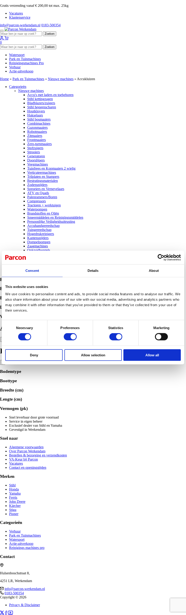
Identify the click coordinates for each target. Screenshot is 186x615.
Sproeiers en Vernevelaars (45, 189)
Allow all (152, 355)
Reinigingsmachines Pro (26, 63)
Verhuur (15, 67)
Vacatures (16, 13)
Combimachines (38, 123)
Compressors (36, 201)
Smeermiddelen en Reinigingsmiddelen (55, 217)
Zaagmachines (37, 246)
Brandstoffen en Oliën (43, 213)
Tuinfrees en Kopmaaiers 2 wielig (51, 168)
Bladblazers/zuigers (41, 103)
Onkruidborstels (38, 250)
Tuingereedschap (39, 230)
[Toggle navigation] (2, 30)
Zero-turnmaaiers (39, 144)
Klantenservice (19, 17)
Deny (34, 355)
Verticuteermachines (41, 172)
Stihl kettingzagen (40, 99)
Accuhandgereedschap (43, 226)
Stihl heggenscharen (41, 107)
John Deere (17, 501)
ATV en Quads (38, 193)
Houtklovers (36, 111)
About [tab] (154, 271)
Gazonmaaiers (37, 127)
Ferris (13, 497)
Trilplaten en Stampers (43, 177)
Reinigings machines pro (26, 548)
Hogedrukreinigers (40, 234)
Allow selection (93, 355)
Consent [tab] (32, 271)
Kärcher (15, 506)
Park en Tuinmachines (25, 59)
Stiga (12, 510)
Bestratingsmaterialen (42, 181)
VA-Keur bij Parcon (23, 459)
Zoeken (49, 33)
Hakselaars (35, 115)
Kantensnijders (38, 238)
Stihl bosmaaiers (39, 119)
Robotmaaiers (37, 132)
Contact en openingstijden (27, 467)
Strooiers (33, 152)
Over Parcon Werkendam (27, 451)
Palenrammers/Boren (42, 197)
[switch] (70, 336)
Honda (14, 489)
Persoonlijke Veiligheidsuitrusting (51, 221)
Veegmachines (37, 164)
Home (4, 79)
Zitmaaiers (34, 136)
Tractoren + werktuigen (44, 205)
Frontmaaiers (36, 140)
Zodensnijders (37, 185)
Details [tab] (93, 271)
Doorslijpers (36, 160)
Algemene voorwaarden (26, 447)
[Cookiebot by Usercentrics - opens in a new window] (161, 257)
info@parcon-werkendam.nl (20, 25)
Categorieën (17, 87)
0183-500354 (51, 25)
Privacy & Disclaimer (24, 605)
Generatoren (36, 156)
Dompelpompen (38, 242)
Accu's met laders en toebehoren (50, 95)
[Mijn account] (2, 38)
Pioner (13, 514)
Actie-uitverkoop (21, 71)
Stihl (12, 485)
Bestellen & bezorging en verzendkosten (38, 455)
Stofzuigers (35, 148)
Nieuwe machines (60, 79)
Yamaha (15, 493)
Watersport (16, 55)
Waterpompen (37, 209)
